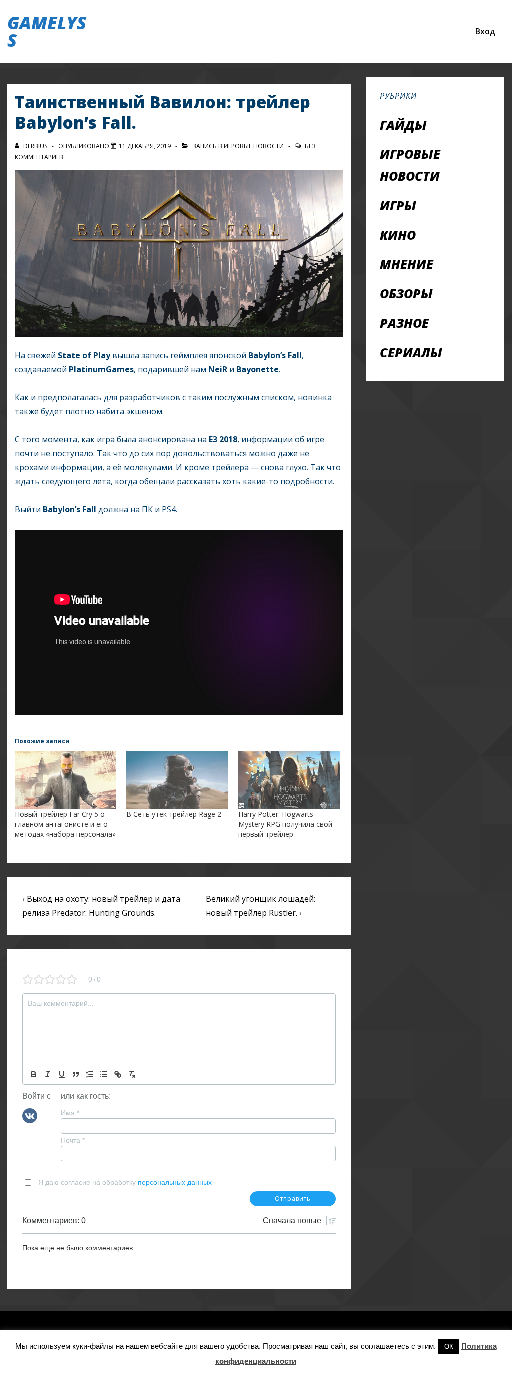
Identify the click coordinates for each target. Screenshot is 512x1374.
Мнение (407, 264)
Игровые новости (254, 146)
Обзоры (406, 293)
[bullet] (104, 1074)
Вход (486, 31)
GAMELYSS (47, 31)
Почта (73, 1140)
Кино (398, 235)
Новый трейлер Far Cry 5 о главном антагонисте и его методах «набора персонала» (65, 824)
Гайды (403, 125)
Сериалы (411, 352)
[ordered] (90, 1074)
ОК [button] (449, 1346)
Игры (398, 205)
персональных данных (175, 1182)
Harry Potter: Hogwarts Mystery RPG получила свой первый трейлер (285, 824)
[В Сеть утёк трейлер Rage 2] (177, 781)
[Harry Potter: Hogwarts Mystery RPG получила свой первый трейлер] (289, 781)
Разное (404, 323)
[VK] (30, 1115)
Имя (70, 1113)
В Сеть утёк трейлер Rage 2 (174, 814)
